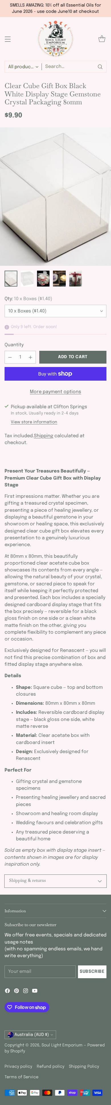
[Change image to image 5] (75, 279)
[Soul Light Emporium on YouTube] (34, 991)
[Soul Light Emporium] (55, 39)
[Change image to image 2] (27, 279)
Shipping (43, 436)
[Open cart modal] (102, 39)
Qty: (28, 299)
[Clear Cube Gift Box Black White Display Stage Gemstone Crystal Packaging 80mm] (55, 196)
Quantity (14, 345)
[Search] (100, 67)
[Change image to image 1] (11, 279)
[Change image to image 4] (59, 279)
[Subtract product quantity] (10, 357)
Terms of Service (21, 1077)
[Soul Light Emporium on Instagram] (25, 991)
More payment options (55, 391)
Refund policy (50, 1067)
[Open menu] (7, 39)
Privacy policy (18, 1067)
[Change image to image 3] (43, 279)
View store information (34, 422)
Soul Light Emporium (62, 1045)
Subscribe (92, 971)
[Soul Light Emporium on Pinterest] (16, 991)
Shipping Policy (84, 1067)
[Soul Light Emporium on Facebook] (7, 991)
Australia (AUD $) (32, 1035)
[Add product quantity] (30, 357)
